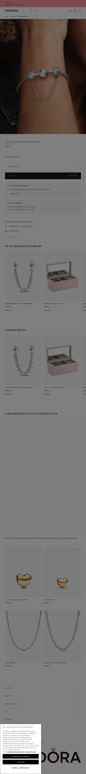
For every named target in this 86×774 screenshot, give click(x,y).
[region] (20, 749)
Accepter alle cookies (20, 756)
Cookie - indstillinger (20, 767)
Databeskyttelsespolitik (15, 752)
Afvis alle (20, 762)
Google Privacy (30, 752)
